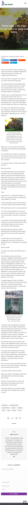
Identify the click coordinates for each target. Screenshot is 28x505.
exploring (20, 407)
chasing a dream (14, 405)
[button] (5, 60)
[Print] (8, 418)
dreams (13, 407)
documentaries (5, 407)
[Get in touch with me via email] (14, 456)
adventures (4, 405)
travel (19, 410)
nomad (14, 410)
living (8, 410)
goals (3, 410)
